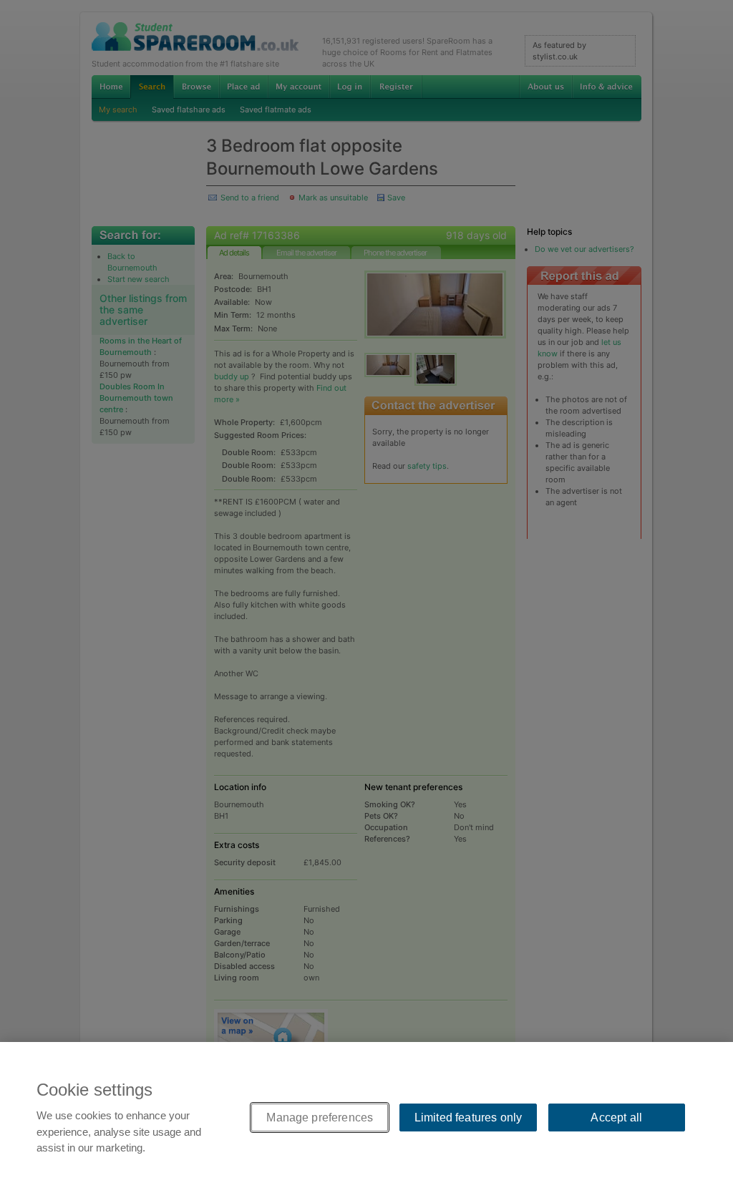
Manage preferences (319, 1117)
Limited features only (468, 1117)
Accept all (616, 1117)
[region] (366, 1117)
